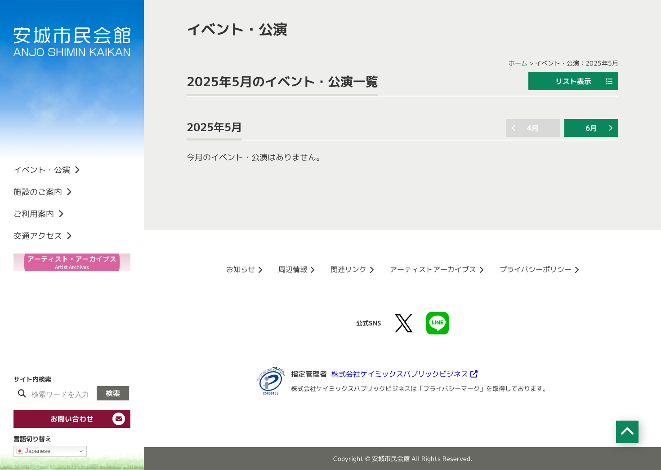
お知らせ (240, 269)
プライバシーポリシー (536, 269)
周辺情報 (292, 269)
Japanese (36, 451)
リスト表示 (573, 81)
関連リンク (348, 269)
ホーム (518, 63)
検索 (113, 393)
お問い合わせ (72, 419)
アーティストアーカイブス (433, 269)
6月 (591, 128)
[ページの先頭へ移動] (627, 432)
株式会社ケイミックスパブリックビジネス (399, 374)
